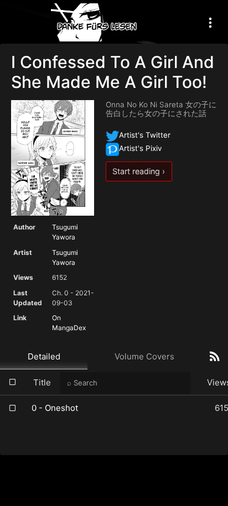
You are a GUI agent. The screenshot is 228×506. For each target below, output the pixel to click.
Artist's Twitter (144, 135)
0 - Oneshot (55, 408)
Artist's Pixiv (140, 148)
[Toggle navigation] (210, 22)
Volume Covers (144, 356)
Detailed (44, 356)
